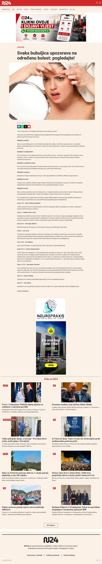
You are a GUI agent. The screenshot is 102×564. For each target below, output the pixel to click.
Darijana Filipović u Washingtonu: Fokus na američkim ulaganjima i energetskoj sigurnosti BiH (76, 508)
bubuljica (25, 291)
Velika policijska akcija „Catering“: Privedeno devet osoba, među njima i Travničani (24, 439)
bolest (19, 291)
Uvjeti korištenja (69, 555)
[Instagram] (99, 560)
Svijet (26, 9)
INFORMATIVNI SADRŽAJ (9, 419)
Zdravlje (20, 47)
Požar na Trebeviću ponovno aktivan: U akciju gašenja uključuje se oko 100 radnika (25, 474)
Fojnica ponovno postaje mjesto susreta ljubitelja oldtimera (23, 508)
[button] (19, 126)
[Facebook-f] (97, 560)
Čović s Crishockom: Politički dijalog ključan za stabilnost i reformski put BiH (22, 405)
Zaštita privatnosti (52, 555)
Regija (19, 9)
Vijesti (5, 385)
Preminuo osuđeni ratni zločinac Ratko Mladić (72, 404)
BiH (13, 9)
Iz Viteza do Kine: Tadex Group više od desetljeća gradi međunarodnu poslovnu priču (76, 439)
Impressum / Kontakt (34, 555)
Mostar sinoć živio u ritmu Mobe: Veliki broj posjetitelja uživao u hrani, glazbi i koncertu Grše (73, 474)
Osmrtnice (63, 9)
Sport (46, 9)
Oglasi (72, 9)
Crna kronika (36, 9)
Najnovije (6, 9)
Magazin (53, 9)
